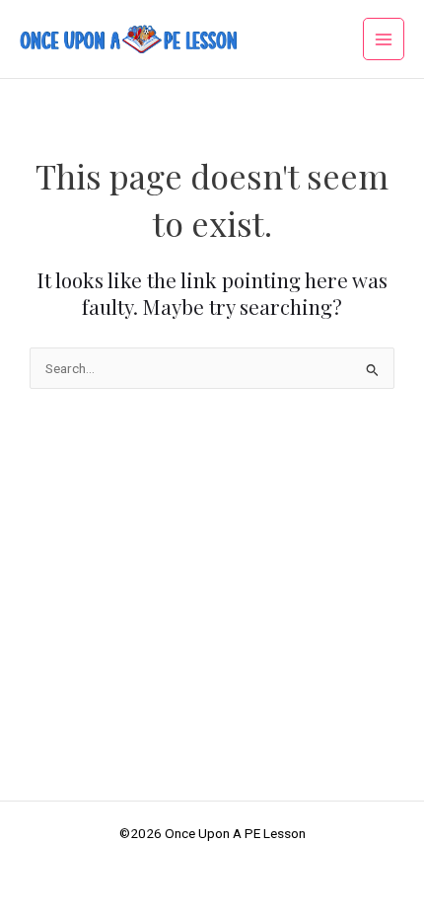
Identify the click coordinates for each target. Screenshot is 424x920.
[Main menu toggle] (384, 39)
